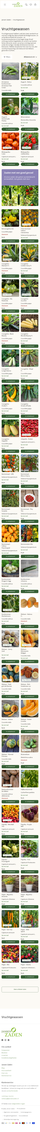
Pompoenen (6, 1050)
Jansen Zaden (6, 20)
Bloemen (4, 1053)
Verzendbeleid (23, 1116)
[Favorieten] (31, 4)
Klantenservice (6, 1076)
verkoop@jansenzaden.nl (10, 1099)
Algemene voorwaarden (11, 1112)
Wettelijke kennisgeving (11, 1119)
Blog (3, 1068)
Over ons (5, 1073)
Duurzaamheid (6, 1070)
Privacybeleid (21, 1108)
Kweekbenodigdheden (9, 1058)
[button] (5, 4)
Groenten (5, 1055)
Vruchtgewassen (19, 20)
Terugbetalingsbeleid (10, 1116)
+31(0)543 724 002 (7, 1096)
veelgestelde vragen (18, 1104)
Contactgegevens (26, 1112)
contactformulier (12, 1091)
